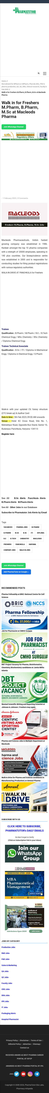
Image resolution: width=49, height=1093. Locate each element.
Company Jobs (9, 550)
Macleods (37, 539)
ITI (32, 533)
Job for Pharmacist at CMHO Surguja (17, 631)
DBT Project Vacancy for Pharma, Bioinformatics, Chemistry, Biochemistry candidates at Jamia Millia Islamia (23, 667)
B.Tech (13, 539)
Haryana (32, 544)
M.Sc (17, 533)
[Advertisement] (24, 42)
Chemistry (24, 539)
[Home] (24, 11)
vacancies (8, 527)
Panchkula (20, 544)
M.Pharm (35, 527)
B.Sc (25, 533)
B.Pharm (7, 533)
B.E (5, 539)
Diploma (40, 533)
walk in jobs (25, 550)
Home (4, 81)
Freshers (7, 544)
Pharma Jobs (21, 527)
